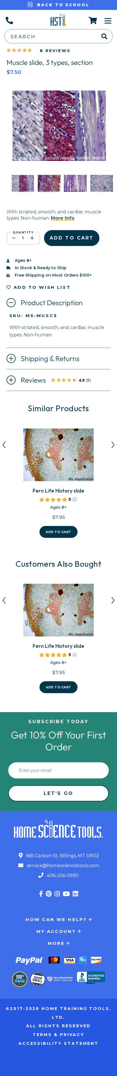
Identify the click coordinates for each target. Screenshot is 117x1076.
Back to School (62, 4)
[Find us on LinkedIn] (75, 894)
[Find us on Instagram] (57, 894)
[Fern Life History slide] (58, 457)
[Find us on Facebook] (40, 894)
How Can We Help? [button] (56, 919)
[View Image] (22, 187)
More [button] (56, 943)
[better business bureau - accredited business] (91, 978)
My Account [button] (56, 931)
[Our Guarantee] (20, 979)
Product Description (52, 302)
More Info (62, 218)
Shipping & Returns (50, 358)
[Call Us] (9, 20)
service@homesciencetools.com (62, 865)
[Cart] (93, 20)
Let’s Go (58, 793)
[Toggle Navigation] (108, 20)
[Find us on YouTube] (66, 894)
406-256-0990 (62, 875)
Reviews (59, 380)
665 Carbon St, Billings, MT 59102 (62, 855)
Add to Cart (58, 532)
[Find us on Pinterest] (48, 894)
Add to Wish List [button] (41, 287)
